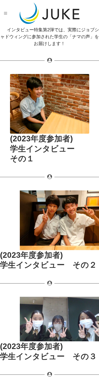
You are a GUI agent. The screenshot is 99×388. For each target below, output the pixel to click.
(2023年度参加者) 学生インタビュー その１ (46, 148)
